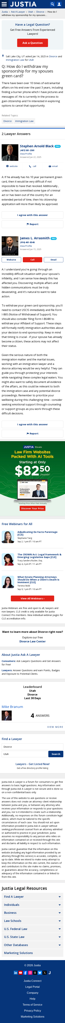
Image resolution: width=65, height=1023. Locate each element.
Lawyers (7, 670)
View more (55, 726)
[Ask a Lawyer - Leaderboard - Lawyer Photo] (7, 716)
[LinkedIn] (16, 973)
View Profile (26, 153)
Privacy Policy (32, 1010)
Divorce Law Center (33, 641)
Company (32, 992)
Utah (30, 11)
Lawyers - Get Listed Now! (33, 764)
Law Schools (12, 921)
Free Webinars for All (17, 524)
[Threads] (35, 973)
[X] (45, 973)
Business (10, 913)
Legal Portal (32, 986)
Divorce (40, 11)
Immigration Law (15, 59)
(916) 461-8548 (27, 242)
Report (33, 224)
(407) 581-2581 (27, 150)
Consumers (8, 661)
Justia (5, 11)
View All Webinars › (32, 598)
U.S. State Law (14, 937)
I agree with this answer (32, 215)
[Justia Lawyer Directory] (50, 973)
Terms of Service (32, 1004)
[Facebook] (25, 973)
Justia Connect (32, 980)
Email (55, 166)
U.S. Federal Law (15, 929)
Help (32, 998)
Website (14, 166)
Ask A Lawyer (18, 11)
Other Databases (16, 945)
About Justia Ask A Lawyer (21, 655)
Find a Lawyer (12, 739)
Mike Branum (12, 706)
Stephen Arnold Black (37, 146)
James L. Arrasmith (35, 238)
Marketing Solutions (18, 953)
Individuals (11, 905)
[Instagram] (30, 973)
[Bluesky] (40, 973)
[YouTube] (20, 973)
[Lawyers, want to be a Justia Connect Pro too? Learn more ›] (57, 146)
